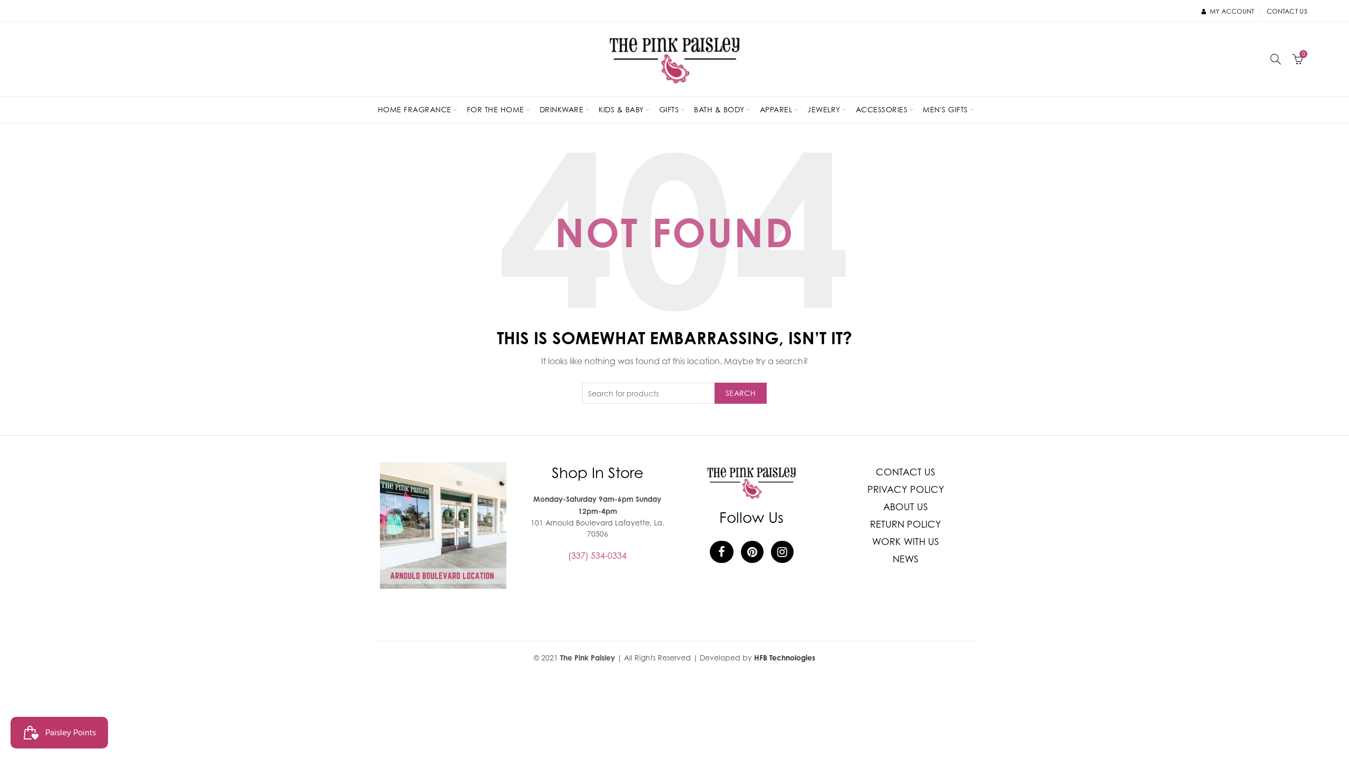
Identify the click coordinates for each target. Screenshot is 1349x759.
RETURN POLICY (905, 524)
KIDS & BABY (621, 109)
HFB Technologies (784, 657)
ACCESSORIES (882, 109)
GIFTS (669, 109)
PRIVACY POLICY (905, 489)
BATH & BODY (719, 109)
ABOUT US (905, 506)
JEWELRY (823, 109)
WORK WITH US (905, 541)
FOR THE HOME (495, 109)
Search (741, 392)
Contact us (1287, 11)
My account (1232, 11)
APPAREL (776, 109)
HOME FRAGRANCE (415, 109)
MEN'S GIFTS (945, 109)
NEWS (905, 559)
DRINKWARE (562, 109)
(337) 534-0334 (597, 555)
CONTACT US (905, 472)
